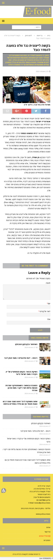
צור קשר (47, 532)
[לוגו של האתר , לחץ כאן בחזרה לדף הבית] (26, 16)
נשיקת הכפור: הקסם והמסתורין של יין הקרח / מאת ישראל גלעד (21, 372)
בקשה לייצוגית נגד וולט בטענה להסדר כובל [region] (27, 37)
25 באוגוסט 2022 (42, 71)
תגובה (48, 283)
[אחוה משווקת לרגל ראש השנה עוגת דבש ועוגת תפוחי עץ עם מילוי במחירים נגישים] (44, 404)
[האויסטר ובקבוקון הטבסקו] (44, 347)
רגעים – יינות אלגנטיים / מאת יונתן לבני (20, 358)
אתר (48, 319)
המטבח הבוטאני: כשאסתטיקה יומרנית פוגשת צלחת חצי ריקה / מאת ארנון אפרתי (21, 388)
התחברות (47, 540)
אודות (48, 527)
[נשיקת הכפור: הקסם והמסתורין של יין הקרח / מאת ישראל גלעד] (44, 375)
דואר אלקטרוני (44, 311)
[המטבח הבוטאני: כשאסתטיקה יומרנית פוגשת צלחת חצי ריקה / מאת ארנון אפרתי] (44, 388)
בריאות (40, 35)
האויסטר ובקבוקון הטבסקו (26, 344)
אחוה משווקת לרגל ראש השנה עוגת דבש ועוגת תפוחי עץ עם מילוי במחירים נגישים (20, 402)
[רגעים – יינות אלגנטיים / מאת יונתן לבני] (44, 361)
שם (49, 303)
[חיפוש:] (26, 27)
